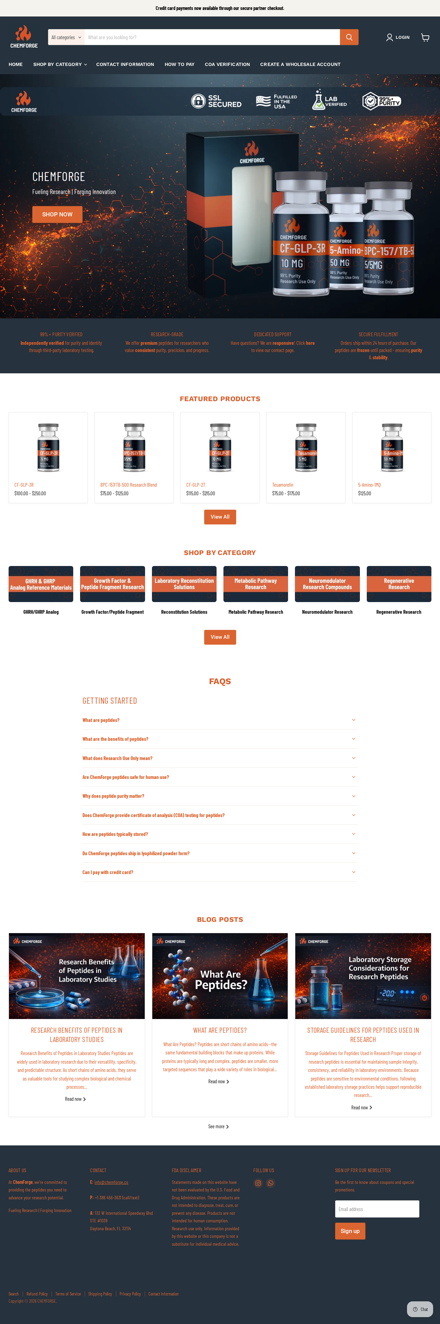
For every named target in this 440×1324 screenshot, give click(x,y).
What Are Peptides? (220, 1030)
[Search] (349, 37)
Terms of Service (68, 1294)
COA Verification (227, 64)
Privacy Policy (130, 1294)
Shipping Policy (100, 1294)
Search (14, 1294)
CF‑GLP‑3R (24, 485)
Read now (73, 1099)
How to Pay (180, 64)
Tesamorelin (282, 485)
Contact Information (125, 64)
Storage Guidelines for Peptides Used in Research (363, 1034)
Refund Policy (37, 1294)
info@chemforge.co (111, 1182)
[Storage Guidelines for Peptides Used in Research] (363, 976)
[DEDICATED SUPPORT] (273, 346)
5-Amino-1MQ (369, 485)
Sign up (350, 1230)
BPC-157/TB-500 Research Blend (128, 485)
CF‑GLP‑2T (195, 485)
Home (16, 64)
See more (217, 1126)
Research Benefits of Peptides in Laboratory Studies (77, 1034)
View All (220, 517)
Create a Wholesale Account (300, 64)
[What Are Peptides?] (220, 976)
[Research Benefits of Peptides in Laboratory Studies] (77, 976)
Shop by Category (58, 64)
